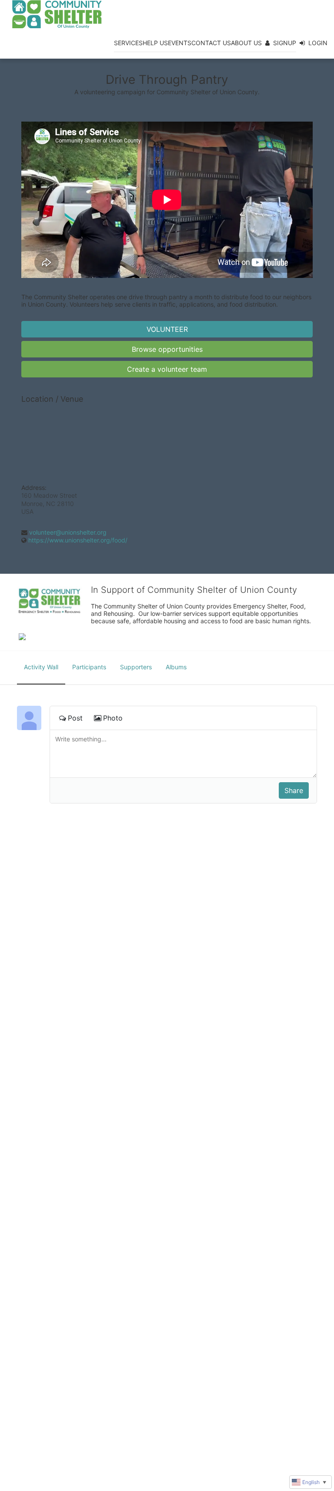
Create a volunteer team (167, 369)
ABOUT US (246, 42)
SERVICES (128, 42)
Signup (284, 42)
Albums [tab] (176, 667)
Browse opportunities (167, 349)
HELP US (155, 42)
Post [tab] (75, 718)
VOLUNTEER (167, 329)
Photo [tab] (113, 718)
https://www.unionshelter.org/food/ (77, 540)
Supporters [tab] (136, 667)
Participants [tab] (89, 667)
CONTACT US (211, 42)
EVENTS (179, 42)
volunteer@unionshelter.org (68, 532)
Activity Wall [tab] (41, 667)
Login (317, 42)
